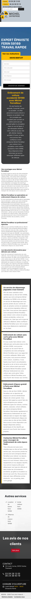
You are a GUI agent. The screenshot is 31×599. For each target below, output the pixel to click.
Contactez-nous (19, 597)
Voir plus (15, 550)
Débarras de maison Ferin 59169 (11, 519)
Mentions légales (7, 597)
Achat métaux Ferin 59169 (19, 505)
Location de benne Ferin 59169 (10, 506)
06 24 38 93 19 (12, 4)
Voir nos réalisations (10, 54)
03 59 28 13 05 (11, 1)
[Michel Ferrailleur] (10, 15)
